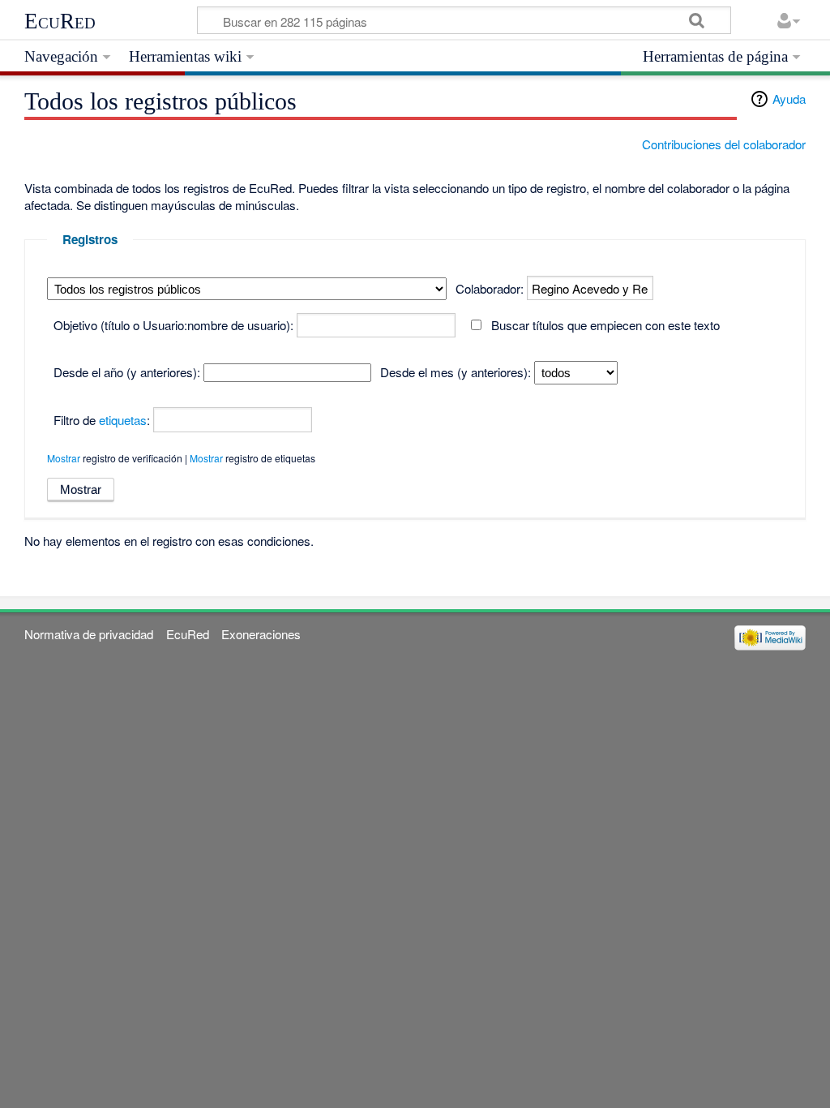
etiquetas (123, 419)
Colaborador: (490, 288)
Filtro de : (101, 419)
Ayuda (789, 98)
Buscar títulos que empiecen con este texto (605, 324)
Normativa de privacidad (88, 633)
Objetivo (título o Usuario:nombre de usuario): (173, 324)
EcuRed (60, 21)
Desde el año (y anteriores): (126, 371)
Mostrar (63, 458)
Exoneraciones (261, 633)
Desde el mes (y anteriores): (455, 371)
